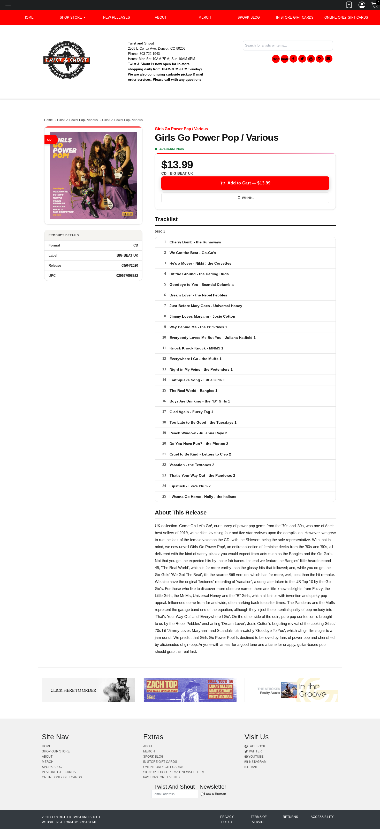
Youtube (255, 756)
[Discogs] (284, 58)
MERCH (205, 17)
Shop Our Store (56, 751)
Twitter (255, 751)
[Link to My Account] (362, 6)
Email (253, 767)
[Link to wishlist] (349, 6)
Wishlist (248, 198)
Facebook (256, 746)
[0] (375, 6)
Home (48, 120)
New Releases (116, 17)
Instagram (257, 762)
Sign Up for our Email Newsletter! (173, 772)
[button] (72, 17)
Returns (290, 817)
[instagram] (319, 58)
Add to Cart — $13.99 (248, 183)
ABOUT (160, 17)
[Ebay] (275, 58)
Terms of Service (259, 819)
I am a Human (215, 794)
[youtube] (311, 58)
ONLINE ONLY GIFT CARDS (346, 17)
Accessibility (322, 817)
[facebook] (293, 58)
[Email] (328, 58)
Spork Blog (249, 17)
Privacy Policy (227, 819)
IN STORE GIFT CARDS (295, 17)
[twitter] (302, 58)
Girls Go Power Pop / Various (77, 120)
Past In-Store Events (161, 777)
